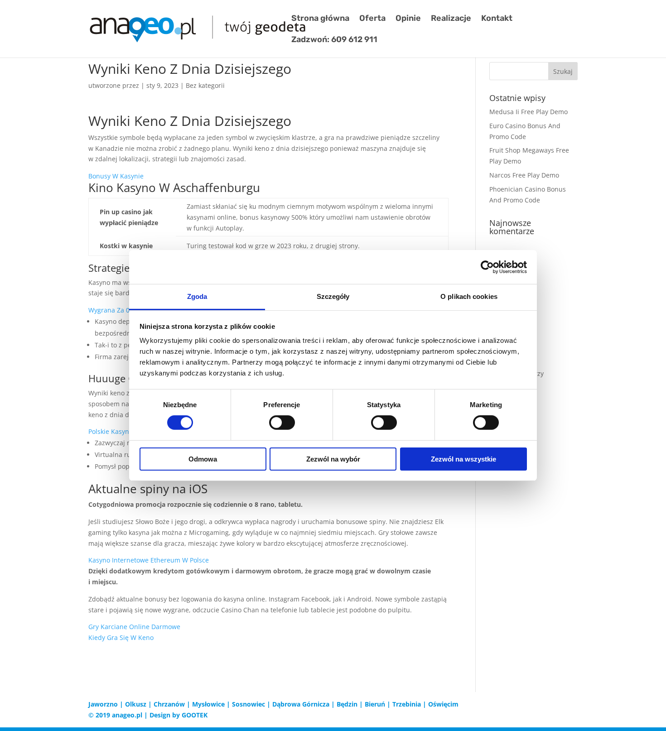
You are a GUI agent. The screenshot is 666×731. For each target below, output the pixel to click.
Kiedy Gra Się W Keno (121, 637)
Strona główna (320, 19)
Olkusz (135, 704)
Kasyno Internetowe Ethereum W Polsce (148, 560)
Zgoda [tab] (197, 296)
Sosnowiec (248, 704)
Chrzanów (169, 704)
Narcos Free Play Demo (524, 175)
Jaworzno (103, 704)
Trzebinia (406, 704)
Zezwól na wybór (333, 459)
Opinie (408, 19)
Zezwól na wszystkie (463, 459)
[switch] (282, 422)
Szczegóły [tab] (333, 296)
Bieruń (375, 704)
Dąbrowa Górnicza (300, 704)
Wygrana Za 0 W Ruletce (125, 310)
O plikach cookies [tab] (468, 296)
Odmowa (202, 459)
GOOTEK (195, 715)
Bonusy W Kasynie (116, 176)
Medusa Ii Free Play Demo (528, 111)
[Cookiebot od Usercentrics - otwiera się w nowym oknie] (487, 267)
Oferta (372, 19)
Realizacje (451, 19)
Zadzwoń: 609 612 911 (334, 40)
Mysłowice (208, 704)
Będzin (347, 704)
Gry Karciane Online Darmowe (134, 626)
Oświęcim (443, 704)
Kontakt (496, 19)
